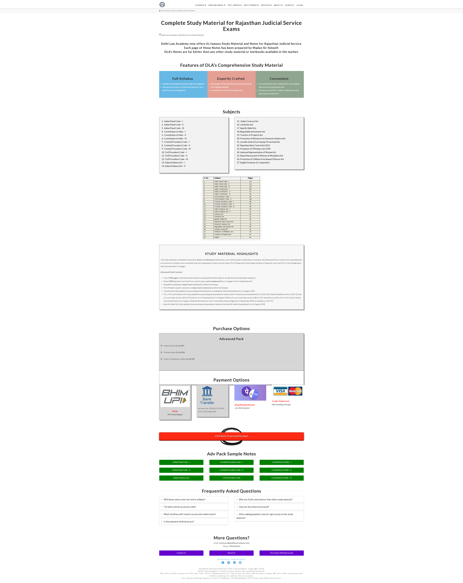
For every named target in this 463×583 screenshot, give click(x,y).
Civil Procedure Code (231, 478)
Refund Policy (223, 559)
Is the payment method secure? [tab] (179, 521)
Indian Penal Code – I (181, 462)
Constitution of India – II (282, 470)
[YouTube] (240, 562)
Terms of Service (238, 559)
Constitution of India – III (281, 478)
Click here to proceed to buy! (231, 435)
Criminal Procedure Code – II (231, 470)
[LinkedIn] (234, 562)
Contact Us (181, 553)
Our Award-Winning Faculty (281, 553)
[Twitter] (229, 562)
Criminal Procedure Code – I (231, 462)
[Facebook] (223, 562)
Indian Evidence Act (181, 478)
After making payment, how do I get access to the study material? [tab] (264, 516)
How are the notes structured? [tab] (254, 507)
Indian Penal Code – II (181, 470)
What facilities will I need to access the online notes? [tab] (190, 514)
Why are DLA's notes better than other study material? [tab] (265, 499)
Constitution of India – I (281, 462)
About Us (231, 553)
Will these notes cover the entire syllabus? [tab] (184, 499)
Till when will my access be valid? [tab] (180, 507)
